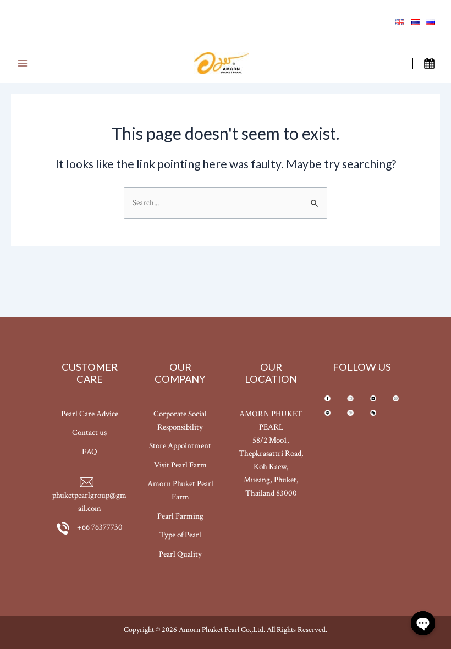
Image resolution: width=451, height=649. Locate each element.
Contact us (89, 432)
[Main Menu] (22, 63)
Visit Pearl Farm (180, 465)
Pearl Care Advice (89, 414)
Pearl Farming (180, 516)
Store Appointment (180, 446)
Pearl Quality (180, 554)
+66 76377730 (99, 527)
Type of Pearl (180, 535)
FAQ (89, 452)
